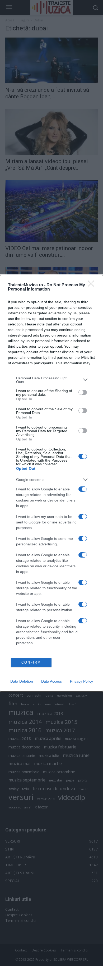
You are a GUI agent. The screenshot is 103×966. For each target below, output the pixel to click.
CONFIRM (31, 662)
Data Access (51, 681)
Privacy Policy (81, 681)
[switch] (82, 392)
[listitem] (51, 380)
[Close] (93, 285)
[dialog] (51, 483)
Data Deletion (21, 681)
